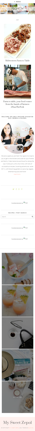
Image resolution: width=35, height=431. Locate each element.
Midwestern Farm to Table (17, 60)
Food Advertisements (16, 203)
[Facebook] (16, 189)
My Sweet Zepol (17, 422)
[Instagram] (19, 189)
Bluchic (30, 427)
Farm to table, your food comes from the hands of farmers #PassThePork (17, 104)
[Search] (32, 216)
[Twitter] (13, 189)
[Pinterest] (21, 189)
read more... (17, 174)
